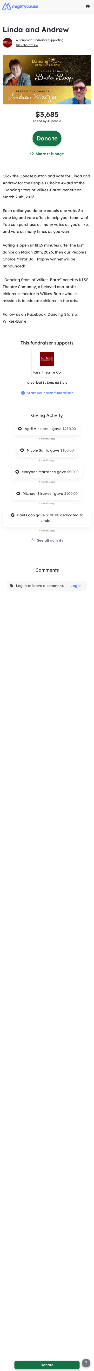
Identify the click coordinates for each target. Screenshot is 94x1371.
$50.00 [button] (73, 472)
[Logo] (20, 6)
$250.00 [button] (69, 428)
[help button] (86, 1363)
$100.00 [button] (67, 450)
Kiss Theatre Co (27, 45)
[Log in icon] (88, 6)
